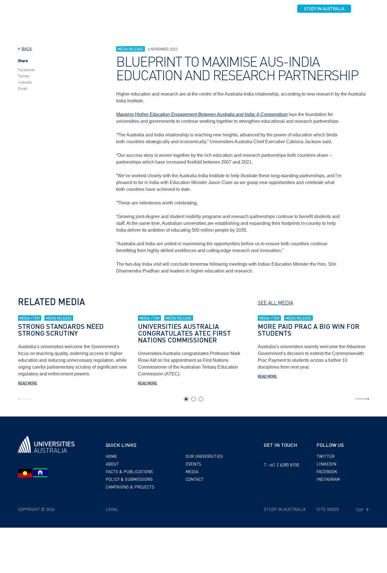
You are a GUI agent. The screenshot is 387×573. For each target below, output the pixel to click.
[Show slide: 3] (201, 399)
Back (27, 49)
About (94, 25)
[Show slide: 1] (186, 399)
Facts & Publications (130, 25)
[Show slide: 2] (193, 399)
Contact (352, 25)
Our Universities (279, 25)
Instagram (328, 479)
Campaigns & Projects (232, 25)
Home (111, 456)
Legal (112, 509)
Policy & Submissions (180, 25)
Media (330, 25)
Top (360, 509)
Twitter (24, 75)
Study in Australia (324, 8)
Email (22, 88)
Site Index (327, 509)
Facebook (26, 69)
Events (310, 25)
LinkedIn (25, 81)
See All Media (275, 302)
